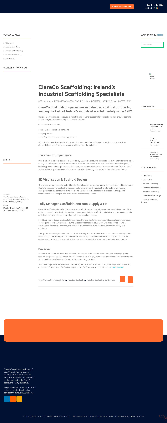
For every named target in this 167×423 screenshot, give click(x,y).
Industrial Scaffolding (103, 101)
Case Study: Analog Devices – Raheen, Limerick (111, 393)
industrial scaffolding (76, 280)
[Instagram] (19, 399)
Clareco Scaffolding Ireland (72, 101)
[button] (122, 6)
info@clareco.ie (116, 267)
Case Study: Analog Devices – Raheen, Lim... (156, 154)
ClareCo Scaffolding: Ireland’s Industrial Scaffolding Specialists (110, 370)
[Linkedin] (7, 399)
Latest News (124, 101)
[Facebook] (13, 399)
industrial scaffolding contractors (101, 280)
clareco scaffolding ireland (54, 280)
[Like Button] (122, 279)
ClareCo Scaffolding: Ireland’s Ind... (155, 140)
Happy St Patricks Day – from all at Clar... (156, 126)
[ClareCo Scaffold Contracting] (14, 6)
